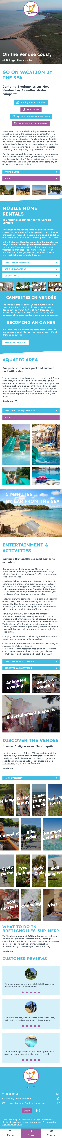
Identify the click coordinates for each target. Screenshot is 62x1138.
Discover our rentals (17, 262)
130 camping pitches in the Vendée (34, 307)
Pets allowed (33, 109)
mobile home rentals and (29, 235)
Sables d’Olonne (32, 753)
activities (16, 576)
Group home (11, 275)
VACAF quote (11, 172)
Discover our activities (19, 661)
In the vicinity (13, 778)
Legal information (32, 1122)
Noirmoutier (8, 763)
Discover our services (18, 668)
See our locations (15, 269)
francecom (15, 1122)
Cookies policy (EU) (12, 1124)
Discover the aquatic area (20, 410)
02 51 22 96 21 (33, 1094)
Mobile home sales (15, 342)
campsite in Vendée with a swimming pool (23, 383)
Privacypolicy (49, 1122)
